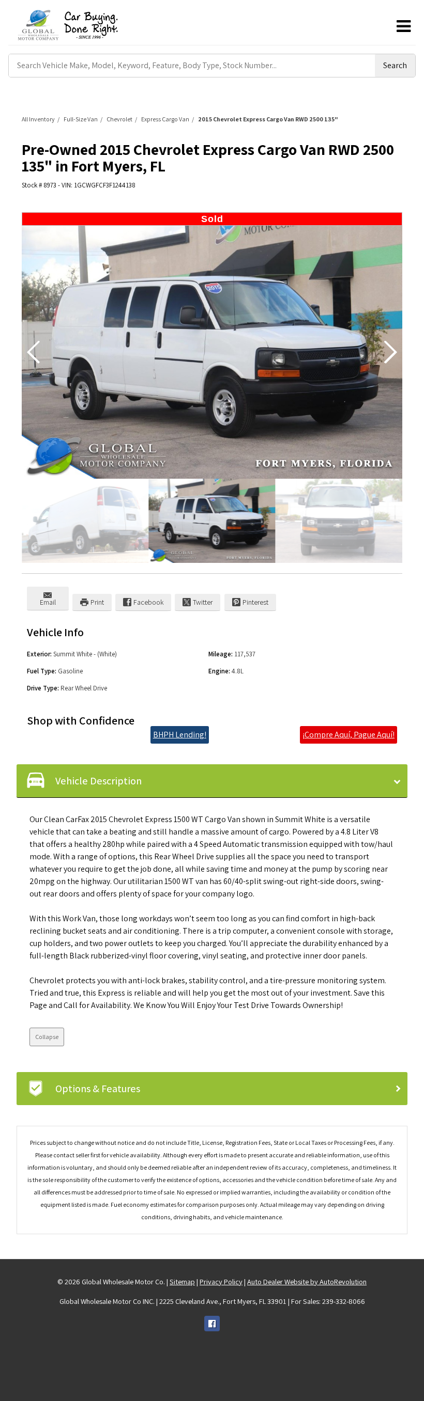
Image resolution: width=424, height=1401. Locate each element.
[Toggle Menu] (403, 26)
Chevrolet (119, 119)
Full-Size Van (81, 119)
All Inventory (38, 119)
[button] (390, 352)
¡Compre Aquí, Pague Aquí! (348, 734)
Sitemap (182, 1281)
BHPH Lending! (179, 734)
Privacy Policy (221, 1281)
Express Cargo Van (165, 119)
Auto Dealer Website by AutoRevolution (307, 1281)
